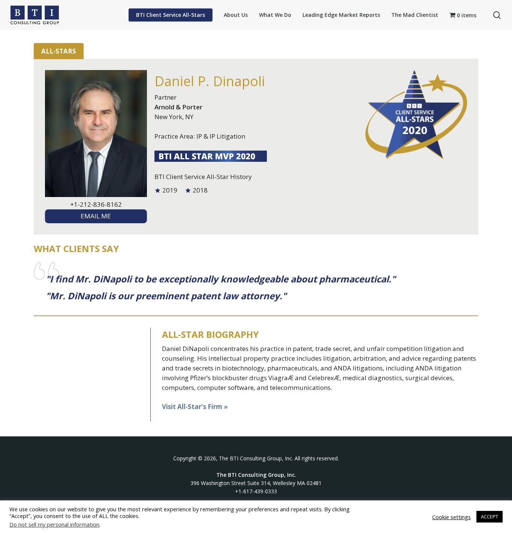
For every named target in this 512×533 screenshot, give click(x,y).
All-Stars (58, 51)
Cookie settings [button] (451, 517)
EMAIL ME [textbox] (96, 216)
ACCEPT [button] (489, 516)
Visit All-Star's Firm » (195, 406)
